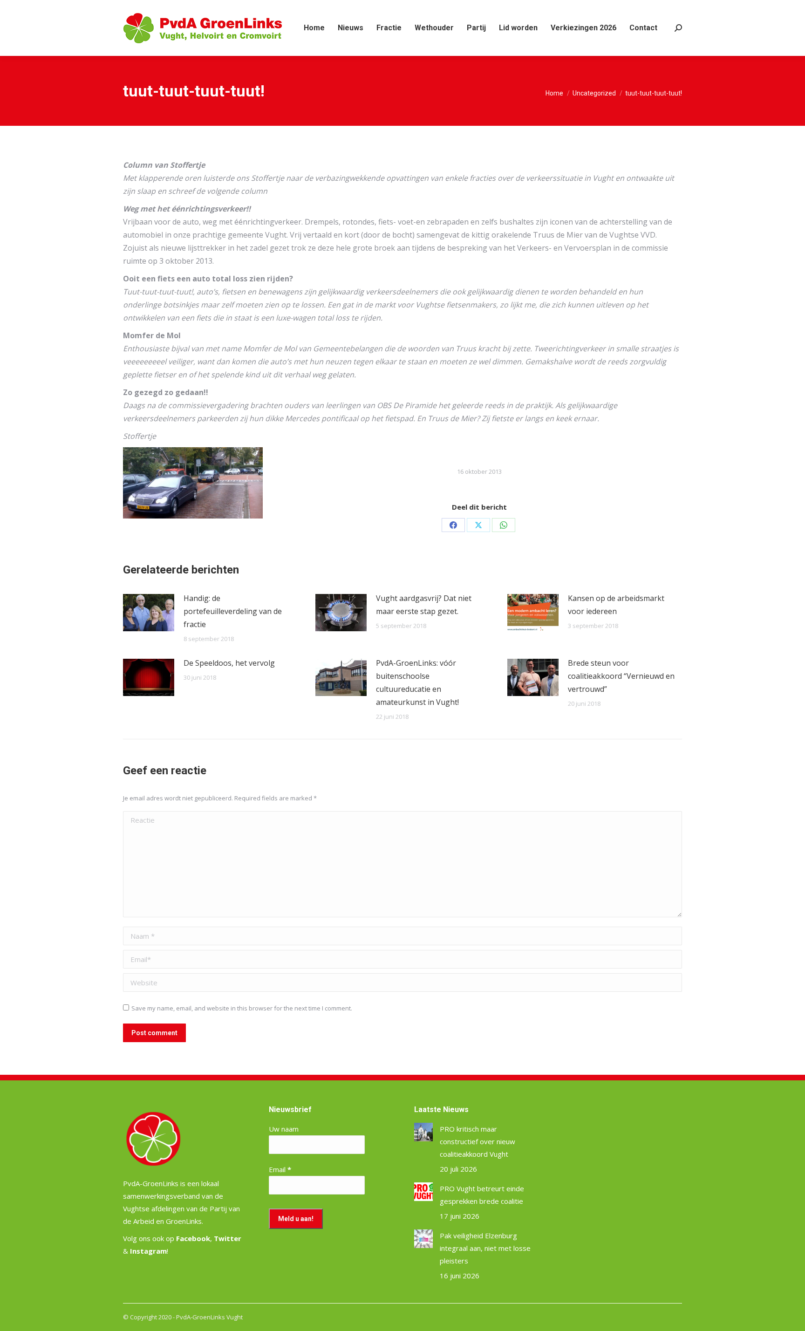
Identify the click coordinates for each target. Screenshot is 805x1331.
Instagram (148, 1251)
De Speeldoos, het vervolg (229, 663)
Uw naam (284, 1128)
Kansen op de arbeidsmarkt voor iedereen (616, 604)
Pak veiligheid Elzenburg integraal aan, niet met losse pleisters (485, 1248)
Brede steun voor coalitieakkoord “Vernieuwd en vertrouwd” (621, 676)
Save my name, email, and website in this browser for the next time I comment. (241, 1008)
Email (280, 1169)
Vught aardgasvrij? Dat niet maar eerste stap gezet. (423, 604)
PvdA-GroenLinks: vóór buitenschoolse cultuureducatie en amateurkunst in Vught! (417, 682)
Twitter (227, 1238)
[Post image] (148, 612)
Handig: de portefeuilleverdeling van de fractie (233, 611)
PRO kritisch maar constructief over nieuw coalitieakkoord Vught (477, 1141)
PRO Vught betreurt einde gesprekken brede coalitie (482, 1195)
